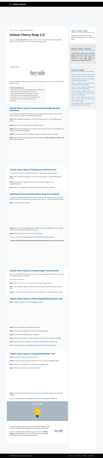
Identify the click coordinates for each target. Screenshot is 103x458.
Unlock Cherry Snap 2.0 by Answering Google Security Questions (27, 89)
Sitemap (85, 455)
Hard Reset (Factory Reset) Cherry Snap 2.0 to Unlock (24, 93)
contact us (86, 37)
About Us (70, 455)
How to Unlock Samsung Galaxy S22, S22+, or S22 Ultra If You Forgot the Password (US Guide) (82, 99)
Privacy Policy (77, 455)
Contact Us (90, 455)
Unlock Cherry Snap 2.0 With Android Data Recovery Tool (25, 97)
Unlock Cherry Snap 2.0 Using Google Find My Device (24, 95)
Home (11, 30)
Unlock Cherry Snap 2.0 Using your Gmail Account (23, 91)
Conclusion (13, 100)
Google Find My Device (23, 283)
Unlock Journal (19, 4)
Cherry (16, 30)
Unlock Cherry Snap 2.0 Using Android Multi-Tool (23, 99)
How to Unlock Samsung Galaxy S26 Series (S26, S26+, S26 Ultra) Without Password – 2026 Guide (82, 93)
